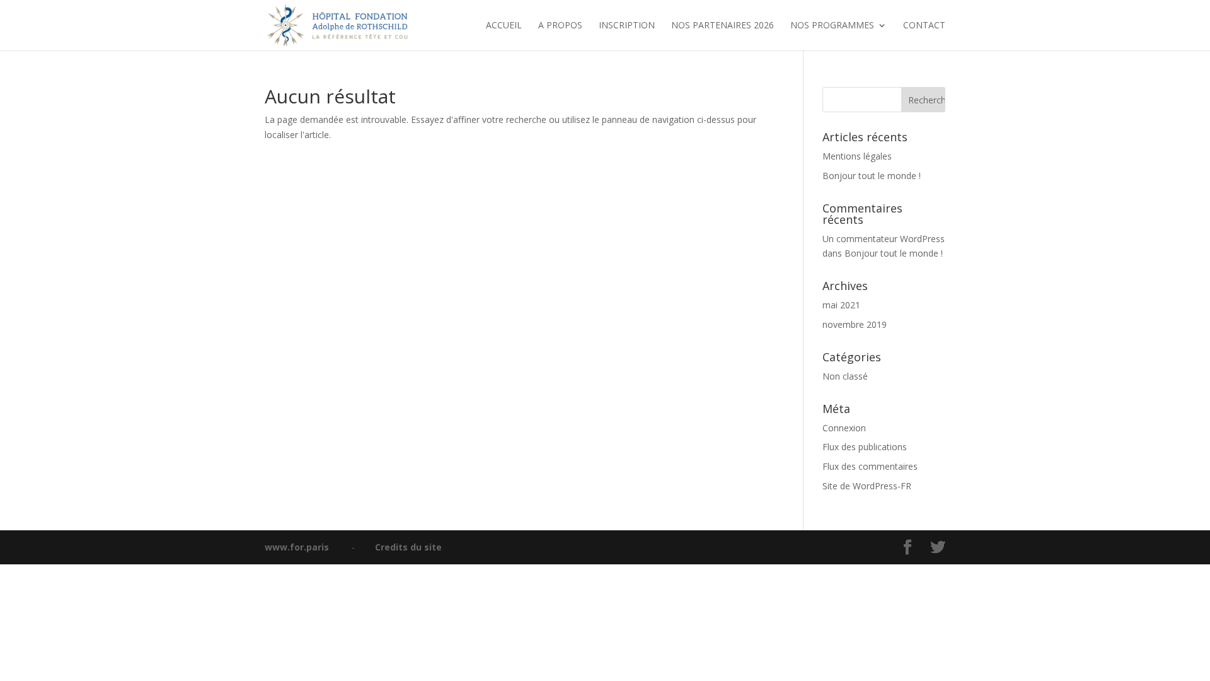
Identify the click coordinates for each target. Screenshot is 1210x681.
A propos (560, 26)
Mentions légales (857, 156)
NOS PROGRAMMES (832, 26)
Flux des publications (864, 447)
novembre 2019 (854, 324)
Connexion (844, 428)
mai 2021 (841, 305)
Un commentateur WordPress (883, 239)
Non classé (845, 376)
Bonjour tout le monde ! (871, 176)
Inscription (627, 26)
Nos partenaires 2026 (722, 26)
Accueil (504, 26)
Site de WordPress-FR (866, 486)
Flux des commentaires (870, 466)
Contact (924, 26)
